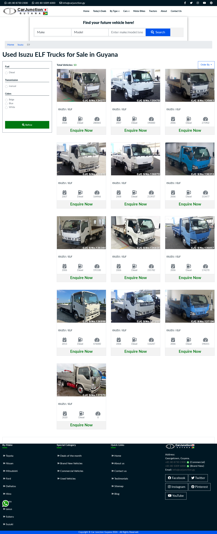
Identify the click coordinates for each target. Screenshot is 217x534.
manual (12, 86)
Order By (205, 65)
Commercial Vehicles (71, 471)
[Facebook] (185, 3)
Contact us (120, 471)
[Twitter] (191, 3)
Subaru (9, 516)
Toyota (9, 456)
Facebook (178, 478)
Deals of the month (71, 456)
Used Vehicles (68, 478)
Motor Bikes (139, 11)
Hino (8, 494)
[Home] (26, 11)
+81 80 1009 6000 (44, 3)
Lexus (8, 509)
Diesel (12, 73)
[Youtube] (204, 3)
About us (119, 463)
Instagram (178, 486)
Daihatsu (10, 486)
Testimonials (121, 478)
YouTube (178, 495)
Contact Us (176, 11)
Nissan (9, 463)
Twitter (199, 478)
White (12, 107)
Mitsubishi (11, 471)
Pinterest (201, 486)
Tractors (153, 11)
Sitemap (118, 486)
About (164, 11)
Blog (116, 494)
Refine (28, 125)
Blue (11, 103)
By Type (114, 11)
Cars (125, 11)
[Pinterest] (211, 3)
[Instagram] (198, 3)
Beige (11, 100)
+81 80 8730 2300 (17, 3)
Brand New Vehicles (71, 463)
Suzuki (9, 524)
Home (86, 11)
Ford (8, 478)
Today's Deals (99, 11)
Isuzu (20, 44)
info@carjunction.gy (73, 3)
